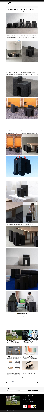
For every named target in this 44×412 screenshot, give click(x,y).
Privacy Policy (30, 399)
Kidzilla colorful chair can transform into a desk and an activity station (14, 382)
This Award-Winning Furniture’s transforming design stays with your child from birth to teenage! (13, 371)
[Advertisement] (27, 3)
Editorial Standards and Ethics (26, 399)
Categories (10, 0)
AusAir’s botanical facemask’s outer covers (16, 132)
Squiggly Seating (21, 133)
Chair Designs (23, 378)
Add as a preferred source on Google (22, 313)
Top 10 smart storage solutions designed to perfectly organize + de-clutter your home (30, 371)
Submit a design (14, 0)
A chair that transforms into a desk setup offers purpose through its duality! (13, 356)
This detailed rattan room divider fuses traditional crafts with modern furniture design (29, 356)
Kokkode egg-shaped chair (15, 133)
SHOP (18, 0)
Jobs (20, 0)
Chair (19, 378)
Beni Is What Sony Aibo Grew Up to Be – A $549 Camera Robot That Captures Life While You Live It (13, 341)
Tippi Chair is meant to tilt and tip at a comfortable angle (29, 382)
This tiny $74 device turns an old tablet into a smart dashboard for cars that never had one (30, 341)
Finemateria (19, 40)
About (7, 0)
